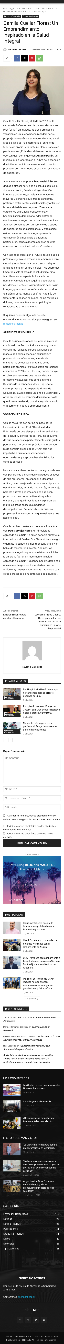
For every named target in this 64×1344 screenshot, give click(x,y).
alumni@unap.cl (26, 1296)
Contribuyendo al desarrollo (37, 1101)
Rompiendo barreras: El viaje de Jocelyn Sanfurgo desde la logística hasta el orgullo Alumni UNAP (41, 709)
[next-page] (11, 740)
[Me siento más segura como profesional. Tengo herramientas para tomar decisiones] (12, 728)
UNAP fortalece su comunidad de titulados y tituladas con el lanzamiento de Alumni (40, 943)
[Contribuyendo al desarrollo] (12, 1106)
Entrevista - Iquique (30, 16)
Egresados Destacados (21, 8)
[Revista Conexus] (5, 49)
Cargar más (30, 998)
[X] (24, 58)
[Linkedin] (36, 1320)
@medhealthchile (13, 323)
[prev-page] (5, 740)
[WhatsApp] (39, 58)
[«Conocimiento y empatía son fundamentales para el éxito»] (12, 1123)
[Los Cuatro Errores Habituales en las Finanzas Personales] (12, 1090)
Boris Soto (8, 1055)
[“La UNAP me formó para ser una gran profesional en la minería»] (12, 1149)
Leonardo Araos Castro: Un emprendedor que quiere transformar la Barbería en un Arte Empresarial (48, 621)
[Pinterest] (32, 58)
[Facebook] (17, 58)
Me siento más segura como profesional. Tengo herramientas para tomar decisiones (40, 726)
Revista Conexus (18, 49)
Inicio (5, 8)
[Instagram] (28, 1320)
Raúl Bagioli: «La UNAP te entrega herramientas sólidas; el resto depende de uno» (40, 692)
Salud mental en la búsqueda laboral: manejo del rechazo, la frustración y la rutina (38, 926)
